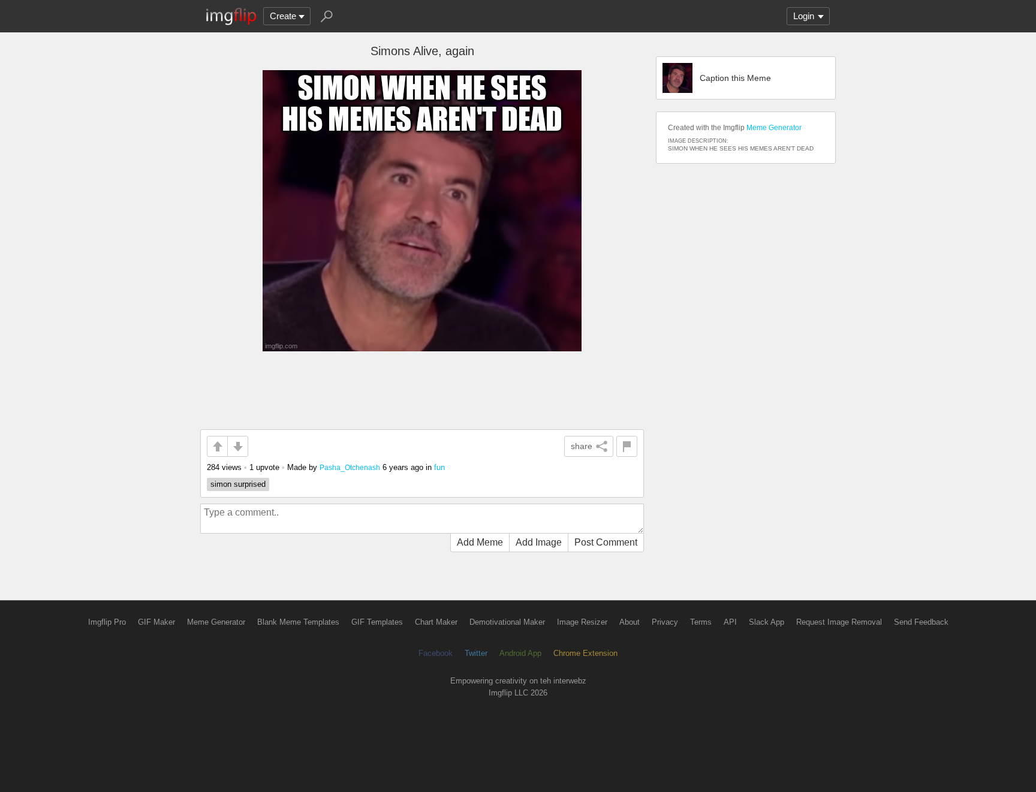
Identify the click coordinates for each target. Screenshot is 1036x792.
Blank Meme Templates (298, 622)
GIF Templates (377, 622)
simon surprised (238, 484)
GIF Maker (156, 622)
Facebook (435, 653)
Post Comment (605, 542)
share (581, 446)
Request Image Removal (839, 622)
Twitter (476, 653)
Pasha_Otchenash (350, 467)
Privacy (665, 622)
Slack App (766, 622)
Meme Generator (774, 128)
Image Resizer (582, 622)
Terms (701, 622)
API (730, 622)
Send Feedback (921, 622)
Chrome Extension (585, 653)
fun (439, 467)
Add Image (539, 542)
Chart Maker (436, 622)
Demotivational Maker (507, 622)
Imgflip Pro (107, 622)
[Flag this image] (626, 446)
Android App (520, 653)
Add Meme (480, 542)
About (629, 622)
